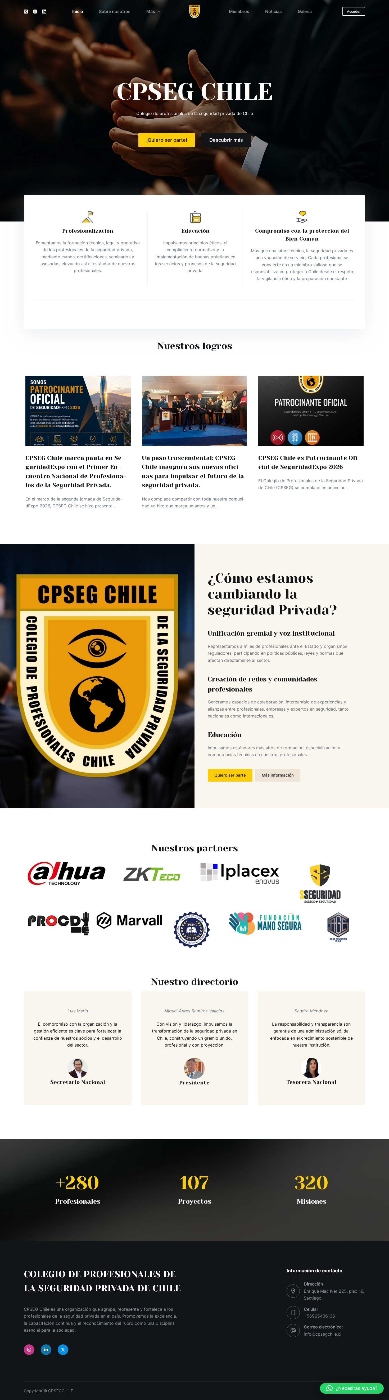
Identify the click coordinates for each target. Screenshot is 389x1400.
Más (150, 11)
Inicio (77, 11)
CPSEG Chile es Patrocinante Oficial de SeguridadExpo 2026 (309, 462)
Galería (305, 11)
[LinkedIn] (44, 12)
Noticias (273, 11)
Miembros (239, 11)
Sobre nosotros (114, 11)
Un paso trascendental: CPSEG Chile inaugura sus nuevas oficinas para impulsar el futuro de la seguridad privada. (193, 471)
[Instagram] (35, 12)
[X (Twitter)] (26, 12)
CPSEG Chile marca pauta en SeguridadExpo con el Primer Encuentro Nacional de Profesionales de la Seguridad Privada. (75, 471)
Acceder (354, 11)
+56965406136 (319, 1316)
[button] (352, 1388)
